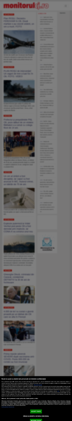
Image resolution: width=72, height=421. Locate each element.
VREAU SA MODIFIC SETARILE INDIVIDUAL (36, 416)
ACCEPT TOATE (36, 411)
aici (58, 391)
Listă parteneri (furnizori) (8, 407)
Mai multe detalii (38, 384)
